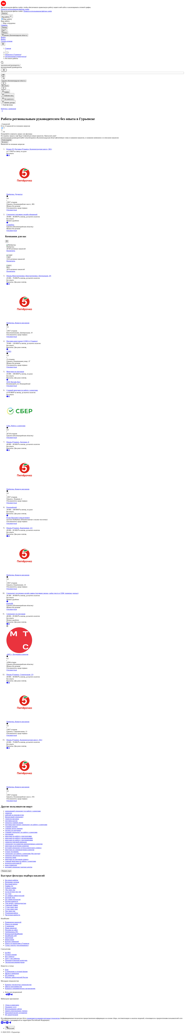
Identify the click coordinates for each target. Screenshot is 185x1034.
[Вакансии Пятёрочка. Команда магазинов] (94, 303)
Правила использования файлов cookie (37, 11)
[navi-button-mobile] (3, 44)
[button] (3, 37)
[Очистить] (4, 70)
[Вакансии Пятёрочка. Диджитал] (94, 175)
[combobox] (11, 65)
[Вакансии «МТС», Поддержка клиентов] (94, 640)
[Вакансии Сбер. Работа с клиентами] (94, 411)
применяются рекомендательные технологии (43, 1018)
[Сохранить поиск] (3, 76)
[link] (4, 32)
